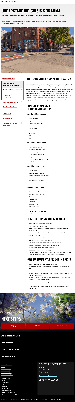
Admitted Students (6, 364)
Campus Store (5, 388)
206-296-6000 (45, 372)
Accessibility (52, 399)
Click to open (21, 83)
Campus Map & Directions (48, 376)
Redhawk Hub (5, 378)
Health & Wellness (17, 21)
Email (2, 384)
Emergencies (7, 118)
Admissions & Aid (10, 336)
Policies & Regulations (26, 399)
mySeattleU (4, 382)
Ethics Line (58, 399)
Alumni (3, 367)
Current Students (6, 369)
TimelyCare (7, 113)
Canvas (3, 380)
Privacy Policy (36, 399)
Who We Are (8, 356)
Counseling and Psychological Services (35, 21)
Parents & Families (6, 373)
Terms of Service (44, 399)
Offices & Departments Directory (10, 394)
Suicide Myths (8, 97)
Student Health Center (10, 102)
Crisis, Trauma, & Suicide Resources (10, 94)
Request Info (62, 326)
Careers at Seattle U (6, 390)
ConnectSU (4, 386)
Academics (7, 342)
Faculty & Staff (5, 370)
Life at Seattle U (6, 21)
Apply (13, 326)
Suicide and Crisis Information (57, 21)
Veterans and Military (7, 375)
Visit (37, 326)
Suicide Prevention (9, 92)
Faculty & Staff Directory (8, 392)
